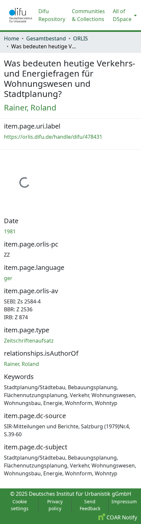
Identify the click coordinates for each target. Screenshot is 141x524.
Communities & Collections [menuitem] (88, 15)
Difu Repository (51, 15)
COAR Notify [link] (121, 517)
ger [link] (8, 278)
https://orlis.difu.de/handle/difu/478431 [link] (53, 136)
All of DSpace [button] (122, 15)
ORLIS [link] (80, 38)
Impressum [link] (124, 501)
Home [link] (11, 38)
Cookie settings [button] (20, 505)
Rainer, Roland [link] (30, 107)
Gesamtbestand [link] (46, 38)
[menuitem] (124, 15)
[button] (20, 15)
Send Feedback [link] (90, 505)
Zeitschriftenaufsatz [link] (29, 340)
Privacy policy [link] (55, 505)
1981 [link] (10, 231)
